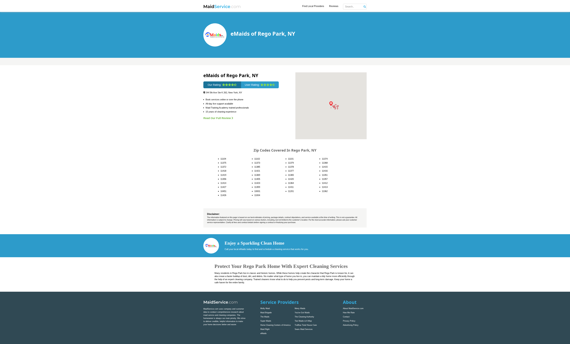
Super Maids (265, 321)
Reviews (333, 6)
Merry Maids (300, 308)
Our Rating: (215, 84)
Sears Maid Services (304, 329)
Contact (346, 317)
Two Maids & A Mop (303, 321)
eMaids (263, 333)
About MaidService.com (353, 308)
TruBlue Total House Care (306, 325)
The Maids (264, 317)
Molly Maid (265, 308)
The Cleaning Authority (304, 317)
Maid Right (265, 329)
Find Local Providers (313, 6)
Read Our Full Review (217, 118)
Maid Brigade (266, 313)
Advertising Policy (350, 325)
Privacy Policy (349, 321)
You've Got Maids (302, 313)
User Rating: (252, 84)
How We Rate (349, 312)
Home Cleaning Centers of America (275, 325)
